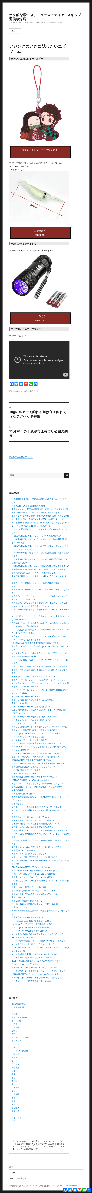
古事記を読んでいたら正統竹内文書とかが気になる (34, 676)
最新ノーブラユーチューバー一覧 (26, 696)
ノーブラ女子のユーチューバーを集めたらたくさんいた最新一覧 (39, 666)
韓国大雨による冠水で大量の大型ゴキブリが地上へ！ (35, 777)
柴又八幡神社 (17, 790)
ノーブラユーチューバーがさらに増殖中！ (30, 736)
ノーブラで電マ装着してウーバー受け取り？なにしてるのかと (38, 941)
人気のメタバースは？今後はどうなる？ (29, 854)
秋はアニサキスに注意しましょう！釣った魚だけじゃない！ (37, 783)
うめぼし (15, 1014)
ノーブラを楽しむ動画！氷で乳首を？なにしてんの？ (35, 954)
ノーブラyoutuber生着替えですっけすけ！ (30, 931)
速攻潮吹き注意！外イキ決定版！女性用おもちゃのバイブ (36, 823)
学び (13, 1077)
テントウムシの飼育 (20, 1037)
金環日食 (15, 1111)
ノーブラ (15, 1047)
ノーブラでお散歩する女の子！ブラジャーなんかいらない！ (37, 934)
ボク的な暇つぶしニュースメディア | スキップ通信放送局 (45, 16)
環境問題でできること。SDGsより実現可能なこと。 (34, 573)
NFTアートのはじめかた (22, 937)
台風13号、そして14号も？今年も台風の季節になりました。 (37, 977)
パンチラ (15, 1054)
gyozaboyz (17, 391)
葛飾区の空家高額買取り (19, 1178)
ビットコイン (17, 1057)
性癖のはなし (17, 803)
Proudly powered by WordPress (64, 1186)
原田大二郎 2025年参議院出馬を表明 (29, 506)
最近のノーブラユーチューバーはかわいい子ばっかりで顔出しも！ (40, 680)
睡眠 (13, 1097)
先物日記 (15, 1067)
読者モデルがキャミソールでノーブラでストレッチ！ (35, 967)
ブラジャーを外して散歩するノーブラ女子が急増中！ (35, 730)
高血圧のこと (27, 457)
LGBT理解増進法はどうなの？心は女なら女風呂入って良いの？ (39, 710)
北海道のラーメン (19, 907)
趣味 (13, 1104)
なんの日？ (16, 1041)
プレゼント (16, 1061)
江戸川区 (15, 1094)
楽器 (13, 1091)
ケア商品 (15, 1027)
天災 (13, 1074)
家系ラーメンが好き (20, 703)
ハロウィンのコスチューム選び (25, 723)
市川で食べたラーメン (21, 897)
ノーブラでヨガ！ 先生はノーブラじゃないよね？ (33, 944)
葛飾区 (14, 1101)
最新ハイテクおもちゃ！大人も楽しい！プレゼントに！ (36, 757)
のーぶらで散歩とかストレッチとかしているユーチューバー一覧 (39, 726)
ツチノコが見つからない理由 (24, 773)
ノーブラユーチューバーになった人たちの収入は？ (34, 706)
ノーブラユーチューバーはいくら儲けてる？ (31, 740)
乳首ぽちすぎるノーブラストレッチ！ (28, 964)
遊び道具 (15, 1107)
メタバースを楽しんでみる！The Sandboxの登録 (33, 874)
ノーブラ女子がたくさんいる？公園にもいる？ (32, 720)
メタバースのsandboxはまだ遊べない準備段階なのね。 (36, 870)
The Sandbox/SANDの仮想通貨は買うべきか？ (32, 867)
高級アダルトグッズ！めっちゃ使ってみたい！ (32, 817)
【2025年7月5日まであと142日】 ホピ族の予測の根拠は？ (37, 536)
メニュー (15, 31)
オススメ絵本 (17, 1020)
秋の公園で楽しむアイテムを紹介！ (27, 770)
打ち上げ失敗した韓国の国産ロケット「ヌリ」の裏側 (35, 904)
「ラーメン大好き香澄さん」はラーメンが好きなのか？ (36, 753)
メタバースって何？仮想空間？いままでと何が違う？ (35, 857)
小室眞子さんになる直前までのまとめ (28, 917)
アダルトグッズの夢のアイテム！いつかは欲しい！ (34, 820)
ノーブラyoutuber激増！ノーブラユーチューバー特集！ (36, 733)
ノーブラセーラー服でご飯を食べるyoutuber (31, 981)
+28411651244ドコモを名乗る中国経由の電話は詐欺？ (35, 643)
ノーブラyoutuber (20, 1051)
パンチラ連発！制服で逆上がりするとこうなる (32, 957)
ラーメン (15, 1064)
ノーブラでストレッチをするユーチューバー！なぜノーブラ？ (38, 971)
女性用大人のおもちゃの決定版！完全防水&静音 (32, 827)
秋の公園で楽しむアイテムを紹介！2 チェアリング (33, 767)
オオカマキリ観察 (19, 1017)
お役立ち (15, 1024)
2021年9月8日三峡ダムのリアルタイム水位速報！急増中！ (37, 974)
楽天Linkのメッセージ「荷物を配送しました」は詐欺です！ (38, 787)
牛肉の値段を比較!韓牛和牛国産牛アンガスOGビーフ (34, 890)
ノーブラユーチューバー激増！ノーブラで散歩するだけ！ (36, 743)
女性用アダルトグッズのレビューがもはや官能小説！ (35, 877)
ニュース (15, 1044)
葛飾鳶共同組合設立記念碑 (23, 793)
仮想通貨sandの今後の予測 (23, 850)
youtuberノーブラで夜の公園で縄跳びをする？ (32, 924)
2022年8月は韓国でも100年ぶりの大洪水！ (30, 780)
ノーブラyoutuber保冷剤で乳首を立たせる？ (31, 927)
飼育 (13, 1121)
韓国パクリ (16, 1118)
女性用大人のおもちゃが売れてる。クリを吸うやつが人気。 (37, 847)
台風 (13, 1071)
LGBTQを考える (19, 713)
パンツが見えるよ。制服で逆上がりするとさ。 (32, 920)
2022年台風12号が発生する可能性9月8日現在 (31, 760)
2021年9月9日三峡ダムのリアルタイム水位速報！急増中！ (37, 961)
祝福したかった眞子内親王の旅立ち (27, 900)
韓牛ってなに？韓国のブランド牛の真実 (29, 887)
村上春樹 (15, 1087)
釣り (37, 391)
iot (13, 1010)
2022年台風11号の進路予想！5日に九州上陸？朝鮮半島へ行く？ (39, 763)
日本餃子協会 (15, 457)
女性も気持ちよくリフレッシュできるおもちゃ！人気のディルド (39, 830)
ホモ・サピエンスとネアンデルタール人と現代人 (33, 700)
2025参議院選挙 (19, 1004)
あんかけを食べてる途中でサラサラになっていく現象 (35, 894)
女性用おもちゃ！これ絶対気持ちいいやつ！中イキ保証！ (36, 807)
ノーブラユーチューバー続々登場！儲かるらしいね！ (35, 716)
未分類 (14, 1081)
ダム (13, 1034)
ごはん (14, 1031)
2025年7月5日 (18, 1007)
